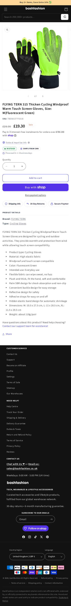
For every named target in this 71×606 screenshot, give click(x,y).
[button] (5, 9)
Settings (11, 376)
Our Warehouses (15, 393)
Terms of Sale (13, 382)
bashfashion (15, 578)
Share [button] (9, 334)
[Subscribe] (51, 519)
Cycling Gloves (18, 223)
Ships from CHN (28, 148)
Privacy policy (62, 578)
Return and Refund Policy (19, 434)
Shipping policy (35, 583)
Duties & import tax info (16, 142)
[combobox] (31, 17)
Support (11, 359)
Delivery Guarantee (16, 423)
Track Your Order (15, 412)
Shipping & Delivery (16, 417)
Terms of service (18, 583)
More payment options (35, 195)
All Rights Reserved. (29, 578)
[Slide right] (42, 96)
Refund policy (47, 578)
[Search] (64, 17)
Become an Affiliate (16, 365)
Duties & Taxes (14, 429)
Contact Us (12, 354)
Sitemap (11, 388)
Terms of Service (15, 440)
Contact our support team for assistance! (25, 326)
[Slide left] (28, 96)
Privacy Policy (13, 446)
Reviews (10, 451)
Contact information (54, 583)
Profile (10, 371)
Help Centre (12, 406)
